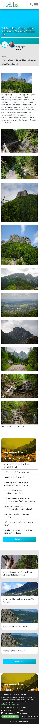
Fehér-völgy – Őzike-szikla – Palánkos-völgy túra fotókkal (18, 62)
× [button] (37, 693)
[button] (19, 721)
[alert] (19, 707)
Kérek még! (19, 539)
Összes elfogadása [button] (10, 716)
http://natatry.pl (18, 426)
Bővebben (11, 703)
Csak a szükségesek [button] (28, 716)
